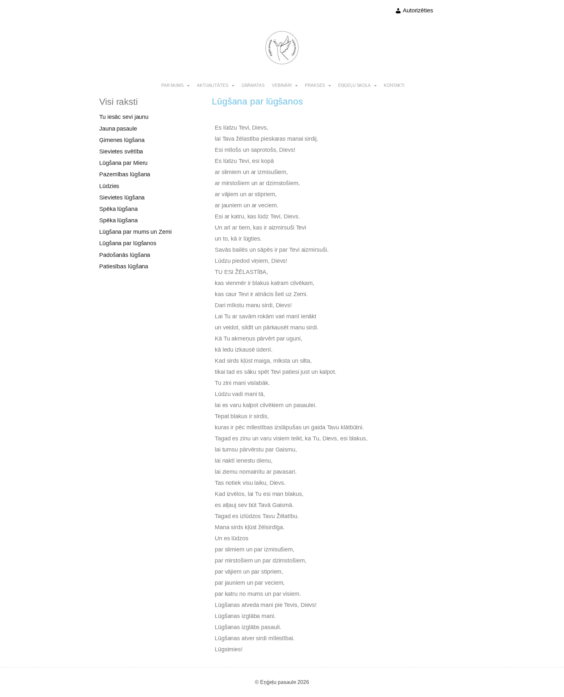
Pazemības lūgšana (124, 174)
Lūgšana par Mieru (123, 163)
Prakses (315, 85)
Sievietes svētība (121, 151)
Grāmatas (253, 85)
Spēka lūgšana (118, 209)
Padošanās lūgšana (124, 255)
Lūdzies (109, 186)
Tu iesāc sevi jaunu (124, 117)
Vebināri (282, 85)
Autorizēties (417, 10)
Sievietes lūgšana (122, 197)
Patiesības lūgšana (123, 266)
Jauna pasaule (118, 128)
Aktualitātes (212, 85)
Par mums (172, 85)
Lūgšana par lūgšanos (127, 243)
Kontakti (394, 85)
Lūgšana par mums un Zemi (135, 232)
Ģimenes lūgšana (122, 140)
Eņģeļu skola (354, 85)
